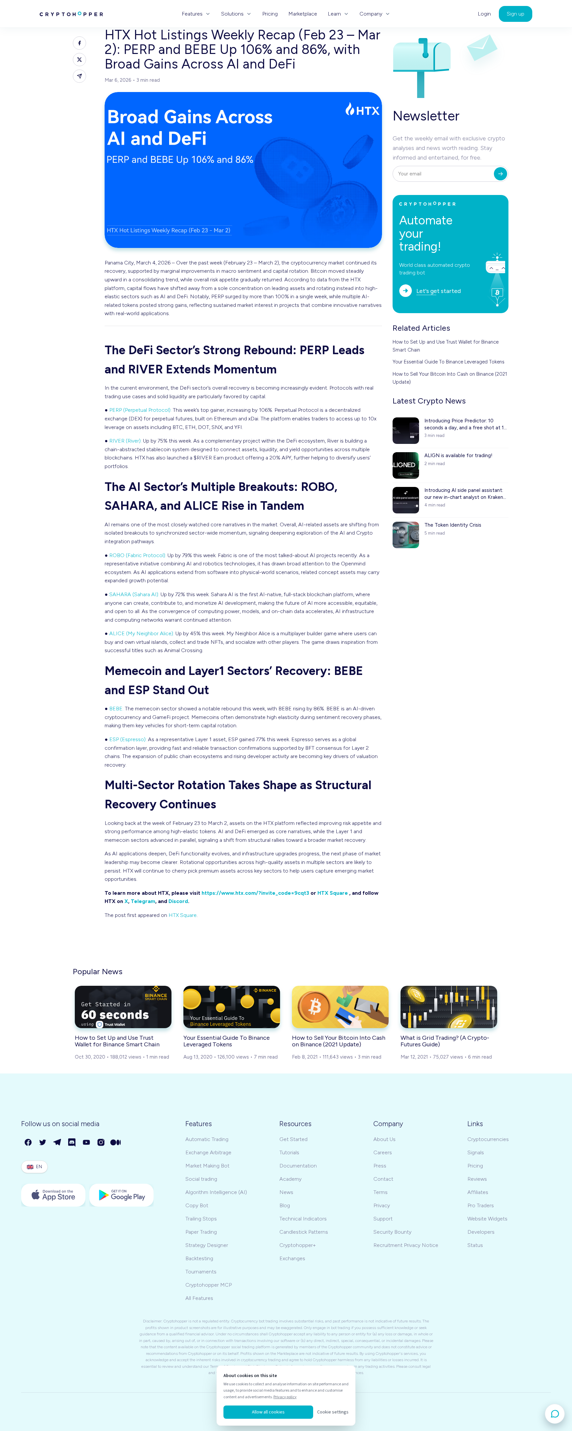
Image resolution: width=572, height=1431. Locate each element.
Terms (380, 1192)
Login (484, 14)
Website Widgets (487, 1219)
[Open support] (555, 1414)
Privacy (381, 1205)
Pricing (270, 14)
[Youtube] (86, 1142)
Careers (382, 1152)
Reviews (477, 1179)
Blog (284, 1205)
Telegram (143, 901)
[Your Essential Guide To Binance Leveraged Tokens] (231, 1007)
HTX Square (332, 893)
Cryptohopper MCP (208, 1285)
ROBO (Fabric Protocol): (137, 555)
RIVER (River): (125, 441)
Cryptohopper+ (297, 1245)
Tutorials (289, 1152)
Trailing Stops (201, 1219)
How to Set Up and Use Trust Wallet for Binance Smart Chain (446, 346)
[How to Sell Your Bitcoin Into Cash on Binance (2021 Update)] (340, 1007)
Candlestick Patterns (303, 1232)
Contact (383, 1179)
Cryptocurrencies (488, 1139)
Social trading (201, 1179)
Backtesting (199, 1258)
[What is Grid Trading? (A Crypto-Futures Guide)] (449, 1007)
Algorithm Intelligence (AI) (216, 1192)
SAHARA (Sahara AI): (134, 594)
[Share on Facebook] (79, 43)
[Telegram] (57, 1142)
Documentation (298, 1166)
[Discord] (72, 1142)
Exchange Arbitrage (208, 1152)
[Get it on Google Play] (121, 1195)
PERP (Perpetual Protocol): (140, 410)
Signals (475, 1152)
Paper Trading (201, 1232)
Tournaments (200, 1271)
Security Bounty (392, 1232)
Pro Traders (480, 1205)
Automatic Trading (206, 1139)
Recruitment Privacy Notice (405, 1245)
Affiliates (477, 1192)
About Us (384, 1139)
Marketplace (302, 14)
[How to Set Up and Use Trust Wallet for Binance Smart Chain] (123, 1007)
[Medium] (116, 1142)
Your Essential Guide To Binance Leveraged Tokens (448, 362)
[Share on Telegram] (79, 76)
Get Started (293, 1139)
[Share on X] (79, 59)
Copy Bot (196, 1205)
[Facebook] (28, 1142)
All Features (199, 1298)
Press (379, 1166)
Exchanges (292, 1258)
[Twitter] (43, 1142)
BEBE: (116, 708)
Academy (290, 1179)
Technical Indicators (303, 1219)
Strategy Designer (206, 1245)
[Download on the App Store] (53, 1195)
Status (475, 1245)
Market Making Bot (207, 1166)
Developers (481, 1232)
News (286, 1192)
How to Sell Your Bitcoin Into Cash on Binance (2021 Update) (450, 378)
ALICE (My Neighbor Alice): (141, 633)
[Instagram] (101, 1142)
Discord (178, 901)
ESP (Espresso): (128, 739)
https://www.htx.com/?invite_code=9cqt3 (255, 893)
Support (383, 1219)
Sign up (515, 14)
